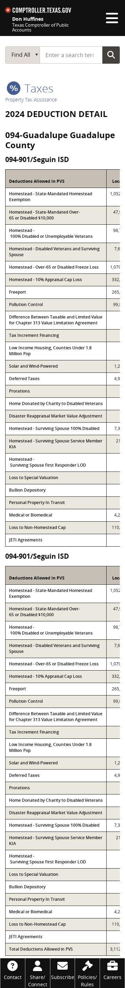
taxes (37, 88)
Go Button (111, 54)
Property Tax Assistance (31, 99)
